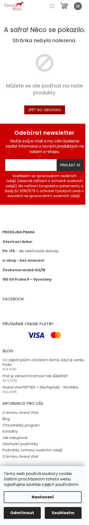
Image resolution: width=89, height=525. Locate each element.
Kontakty (10, 431)
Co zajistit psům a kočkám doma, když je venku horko (43, 362)
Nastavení (43, 497)
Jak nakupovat (15, 437)
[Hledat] (52, 6)
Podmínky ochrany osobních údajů (32, 450)
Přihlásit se (70, 165)
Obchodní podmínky (20, 443)
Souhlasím (63, 513)
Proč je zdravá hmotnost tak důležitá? (35, 376)
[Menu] (78, 6)
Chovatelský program (21, 425)
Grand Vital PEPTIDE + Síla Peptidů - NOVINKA (40, 387)
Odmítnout (22, 513)
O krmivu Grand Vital (20, 412)
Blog (6, 418)
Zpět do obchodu (44, 109)
